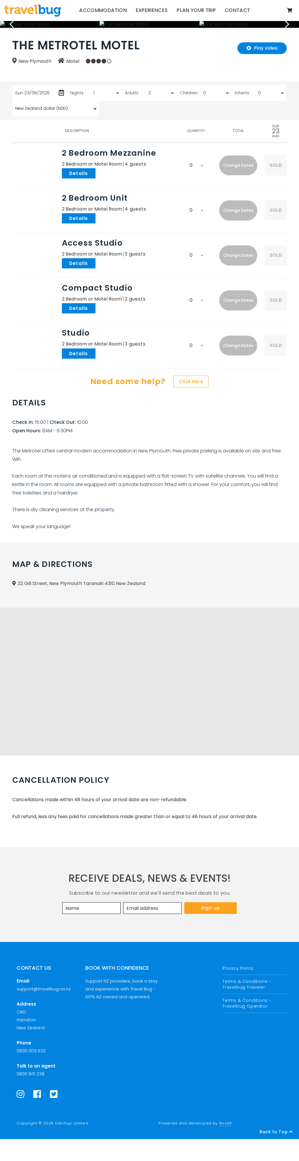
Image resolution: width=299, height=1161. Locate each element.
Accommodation (103, 10)
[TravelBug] (32, 10)
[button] (238, 165)
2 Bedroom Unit (95, 197)
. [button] (96, 173)
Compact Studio (97, 287)
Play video (265, 48)
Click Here (191, 382)
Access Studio (92, 242)
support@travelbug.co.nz (44, 989)
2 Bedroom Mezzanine (109, 152)
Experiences (152, 10)
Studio (76, 332)
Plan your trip (196, 10)
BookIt (225, 1123)
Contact (237, 10)
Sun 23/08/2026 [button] (32, 93)
